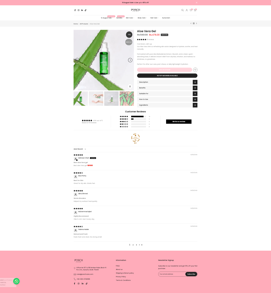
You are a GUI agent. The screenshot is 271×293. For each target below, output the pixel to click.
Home (76, 24)
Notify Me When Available (167, 76)
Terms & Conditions (123, 280)
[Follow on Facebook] (75, 10)
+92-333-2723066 (83, 279)
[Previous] (77, 60)
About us (119, 269)
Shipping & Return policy (125, 273)
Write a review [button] (178, 121)
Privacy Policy (121, 277)
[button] (142, 39)
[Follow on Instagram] (79, 10)
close (74, 2)
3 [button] (136, 245)
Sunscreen (166, 18)
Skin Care (129, 18)
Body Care (141, 18)
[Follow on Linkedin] (82, 10)
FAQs (118, 266)
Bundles (120, 18)
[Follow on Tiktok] (85, 10)
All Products (84, 24)
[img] (78, 155)
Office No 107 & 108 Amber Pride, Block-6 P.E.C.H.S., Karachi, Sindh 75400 (91, 269)
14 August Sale (107, 18)
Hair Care (153, 18)
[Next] (130, 60)
